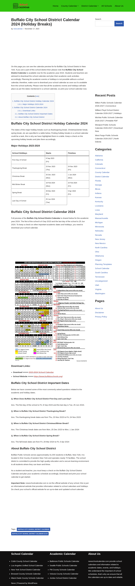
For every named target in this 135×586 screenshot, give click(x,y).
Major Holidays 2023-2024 (30, 104)
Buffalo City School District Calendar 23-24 (30, 533)
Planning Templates (103, 264)
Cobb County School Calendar (24, 561)
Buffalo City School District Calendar (33, 529)
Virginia (98, 289)
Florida (98, 181)
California (99, 160)
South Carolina (101, 273)
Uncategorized (101, 281)
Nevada (98, 235)
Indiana (98, 193)
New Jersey (100, 239)
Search (98, 19)
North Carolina (101, 248)
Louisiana (99, 206)
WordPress (32, 583)
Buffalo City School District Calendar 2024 (29, 108)
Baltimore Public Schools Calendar (64, 561)
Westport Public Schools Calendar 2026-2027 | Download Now (109, 128)
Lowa (97, 210)
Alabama (99, 156)
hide (37, 96)
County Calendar (102, 172)
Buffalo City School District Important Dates (33, 114)
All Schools (106, 6)
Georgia (98, 185)
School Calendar (102, 268)
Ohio (97, 252)
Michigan (99, 222)
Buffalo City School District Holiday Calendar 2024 (33, 101)
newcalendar (18, 29)
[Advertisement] (50, 50)
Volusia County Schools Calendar (64, 574)
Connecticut (100, 168)
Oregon (98, 260)
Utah (97, 285)
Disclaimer (99, 313)
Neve (13, 583)
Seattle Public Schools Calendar (63, 565)
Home (55, 6)
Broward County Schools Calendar (26, 574)
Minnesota (99, 227)
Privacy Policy (101, 317)
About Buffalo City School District (29, 117)
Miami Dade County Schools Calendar (27, 578)
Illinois (97, 189)
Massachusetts (101, 218)
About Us (119, 6)
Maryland (99, 214)
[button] (78, 5)
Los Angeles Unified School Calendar (27, 565)
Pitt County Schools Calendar (62, 570)
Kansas (98, 197)
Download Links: (27, 111)
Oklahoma (99, 256)
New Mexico (100, 243)
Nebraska (99, 231)
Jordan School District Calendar (63, 578)
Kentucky (99, 202)
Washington (100, 293)
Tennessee (100, 277)
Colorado (99, 164)
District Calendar (102, 177)
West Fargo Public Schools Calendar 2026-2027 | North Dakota (107, 138)
